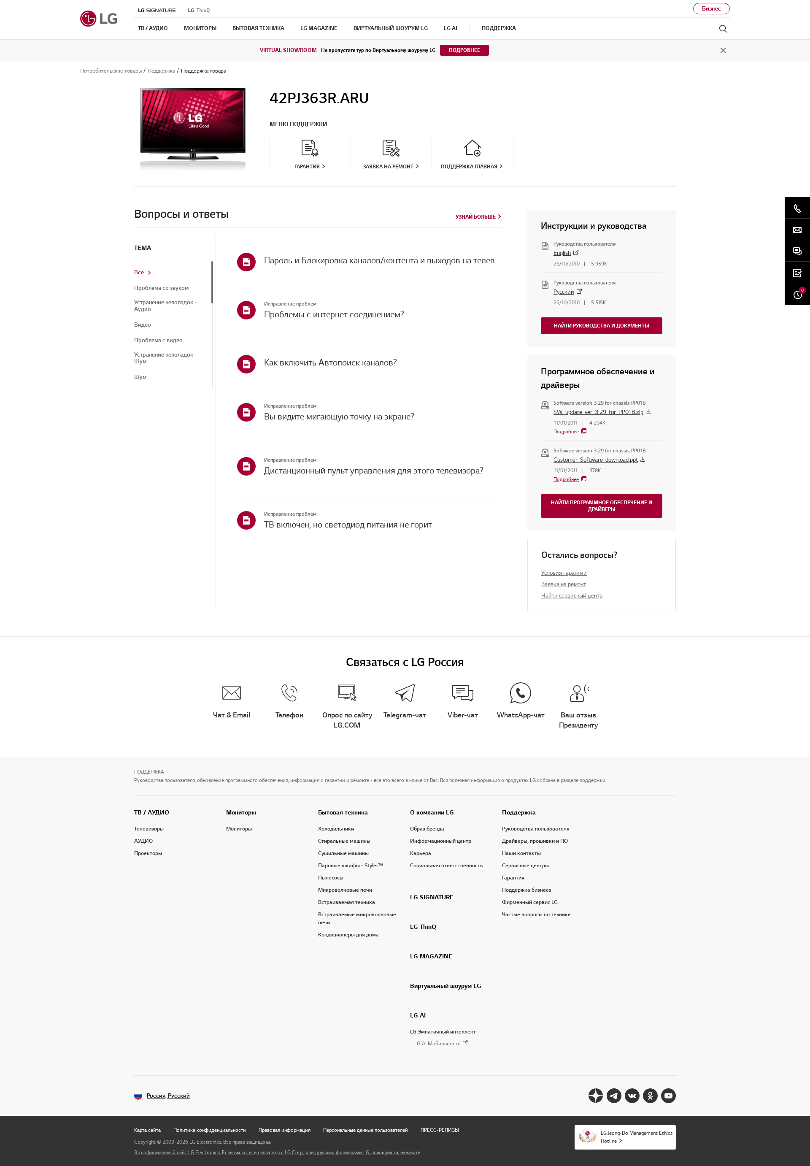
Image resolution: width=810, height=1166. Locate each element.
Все (139, 272)
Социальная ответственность (446, 865)
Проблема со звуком (161, 288)
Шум (140, 377)
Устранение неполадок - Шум (165, 358)
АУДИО (143, 841)
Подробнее (464, 50)
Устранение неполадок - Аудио (165, 306)
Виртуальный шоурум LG (445, 986)
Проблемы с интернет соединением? (334, 314)
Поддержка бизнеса (526, 890)
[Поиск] (723, 29)
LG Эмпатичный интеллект (443, 1032)
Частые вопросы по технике (536, 914)
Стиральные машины (344, 841)
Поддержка (519, 812)
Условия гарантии (564, 573)
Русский (564, 292)
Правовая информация (284, 1130)
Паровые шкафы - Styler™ (350, 865)
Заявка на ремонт (563, 584)
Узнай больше (476, 216)
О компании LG (432, 812)
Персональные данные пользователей (365, 1130)
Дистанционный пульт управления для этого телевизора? (373, 470)
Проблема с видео (158, 340)
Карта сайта (147, 1130)
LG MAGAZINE (431, 956)
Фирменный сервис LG (530, 902)
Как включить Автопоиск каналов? (330, 362)
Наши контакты (521, 853)
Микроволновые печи (345, 890)
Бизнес (711, 9)
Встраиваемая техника (346, 902)
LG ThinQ (423, 927)
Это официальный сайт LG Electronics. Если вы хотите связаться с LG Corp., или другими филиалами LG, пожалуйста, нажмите (277, 1152)
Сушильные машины (343, 853)
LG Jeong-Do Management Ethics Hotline (636, 1136)
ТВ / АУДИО (151, 812)
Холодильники (336, 829)
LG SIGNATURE (432, 897)
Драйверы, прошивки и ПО (535, 841)
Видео (142, 325)
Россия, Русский (168, 1096)
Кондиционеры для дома (348, 935)
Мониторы (241, 812)
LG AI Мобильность (437, 1043)
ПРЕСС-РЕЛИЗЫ (440, 1130)
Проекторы (148, 853)
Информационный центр (440, 841)
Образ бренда (427, 829)
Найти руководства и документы (601, 325)
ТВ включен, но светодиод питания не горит (348, 524)
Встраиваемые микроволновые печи (357, 918)
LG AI (418, 1015)
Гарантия (513, 878)
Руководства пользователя (536, 829)
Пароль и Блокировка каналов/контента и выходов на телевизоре (383, 260)
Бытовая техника (343, 812)
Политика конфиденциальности (209, 1130)
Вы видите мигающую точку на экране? (339, 416)
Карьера (420, 853)
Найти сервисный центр (571, 596)
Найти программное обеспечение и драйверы (601, 506)
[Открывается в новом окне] (596, 1095)
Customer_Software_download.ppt (596, 460)
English (562, 253)
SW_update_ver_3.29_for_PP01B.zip (598, 412)
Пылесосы (330, 878)
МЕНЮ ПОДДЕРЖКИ (298, 124)
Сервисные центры (525, 865)
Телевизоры (149, 829)
